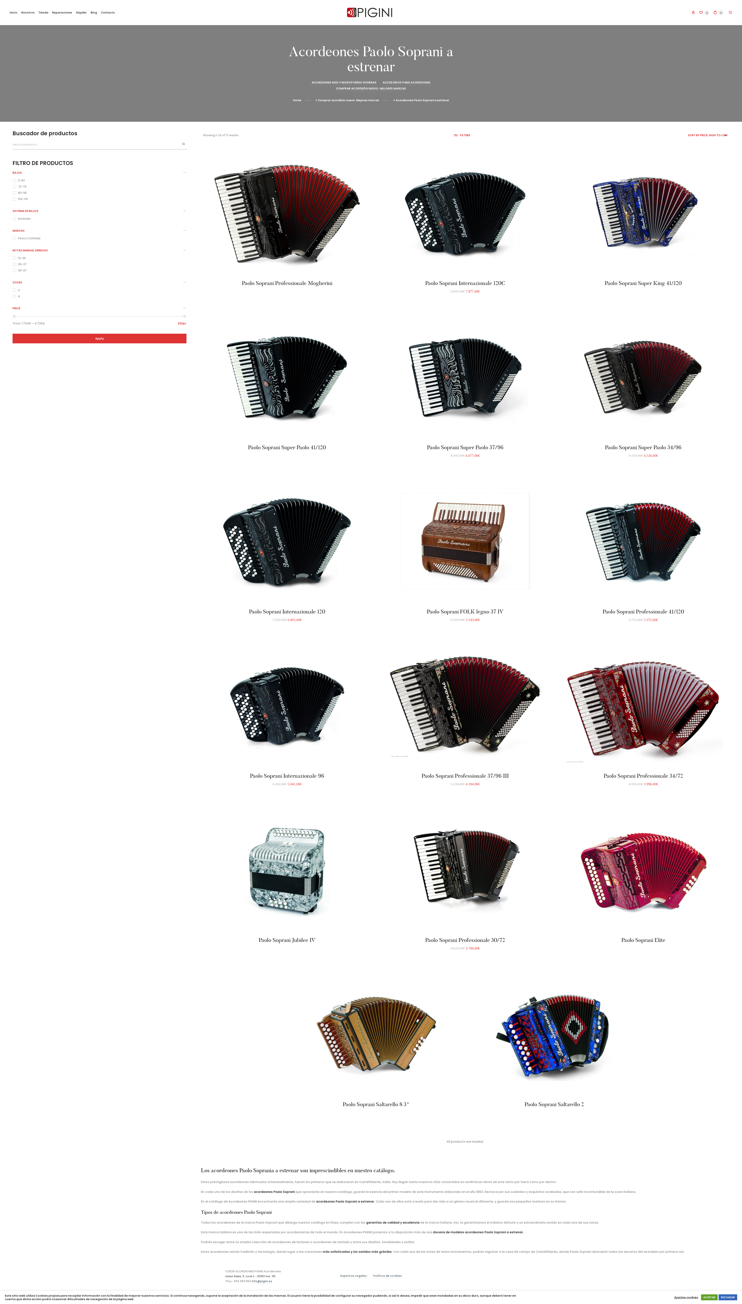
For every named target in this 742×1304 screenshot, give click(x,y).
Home (297, 100)
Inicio (13, 12)
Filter (182, 324)
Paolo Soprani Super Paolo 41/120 (287, 447)
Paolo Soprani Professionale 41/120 (643, 611)
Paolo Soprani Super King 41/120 (643, 283)
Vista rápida (301, 275)
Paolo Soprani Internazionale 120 (287, 611)
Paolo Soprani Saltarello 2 (554, 1104)
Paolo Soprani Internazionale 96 (287, 775)
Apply (99, 338)
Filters (465, 135)
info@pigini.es (262, 1281)
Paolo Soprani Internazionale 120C (465, 283)
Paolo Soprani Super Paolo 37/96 (465, 447)
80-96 (22, 193)
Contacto (108, 12)
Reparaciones (62, 12)
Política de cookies (387, 1276)
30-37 (22, 264)
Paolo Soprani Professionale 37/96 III (465, 775)
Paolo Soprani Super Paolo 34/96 (643, 447)
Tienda (43, 12)
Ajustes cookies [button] (686, 1297)
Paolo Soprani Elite (643, 940)
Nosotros (28, 12)
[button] (244, 275)
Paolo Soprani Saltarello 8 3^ (376, 1104)
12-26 (22, 258)
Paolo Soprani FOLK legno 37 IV (465, 611)
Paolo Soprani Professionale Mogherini (287, 283)
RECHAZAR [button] (728, 1297)
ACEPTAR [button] (709, 1297)
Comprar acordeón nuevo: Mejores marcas (371, 88)
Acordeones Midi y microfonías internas (344, 82)
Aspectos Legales (353, 1276)
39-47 (22, 270)
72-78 (22, 187)
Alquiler (81, 12)
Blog (94, 12)
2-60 (21, 180)
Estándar (24, 219)
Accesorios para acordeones (407, 82)
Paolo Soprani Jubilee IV (287, 940)
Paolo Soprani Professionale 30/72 (465, 940)
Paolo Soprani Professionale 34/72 (643, 775)
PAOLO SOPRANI (29, 238)
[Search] (183, 144)
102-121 (23, 199)
